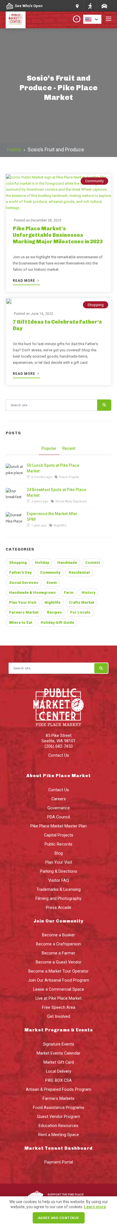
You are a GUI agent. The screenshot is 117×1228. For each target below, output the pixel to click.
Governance (58, 807)
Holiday (42, 562)
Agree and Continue (58, 1218)
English (94, 19)
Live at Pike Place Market (58, 998)
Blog (59, 853)
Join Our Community (58, 921)
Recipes (54, 612)
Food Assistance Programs (58, 1107)
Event (52, 582)
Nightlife (52, 602)
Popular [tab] (49, 448)
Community (94, 181)
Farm (68, 592)
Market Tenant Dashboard (58, 1148)
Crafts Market (81, 602)
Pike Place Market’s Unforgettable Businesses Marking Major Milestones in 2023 (58, 235)
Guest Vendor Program (58, 1116)
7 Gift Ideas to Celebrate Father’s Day (57, 325)
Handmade (67, 562)
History (88, 592)
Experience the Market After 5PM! (52, 516)
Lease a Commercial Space (58, 989)
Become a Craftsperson (58, 944)
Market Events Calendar (58, 1053)
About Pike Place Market (58, 775)
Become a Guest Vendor (59, 962)
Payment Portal (58, 1162)
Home (14, 149)
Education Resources (58, 1125)
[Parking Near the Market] (104, 6)
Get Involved (58, 1016)
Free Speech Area (58, 1007)
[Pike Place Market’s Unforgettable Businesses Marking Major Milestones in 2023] (58, 192)
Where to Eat (20, 622)
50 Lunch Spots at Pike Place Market (53, 468)
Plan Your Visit (22, 602)
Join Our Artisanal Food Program (58, 980)
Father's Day (20, 572)
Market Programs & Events (58, 1030)
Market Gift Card (58, 1062)
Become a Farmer (58, 953)
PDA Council (58, 817)
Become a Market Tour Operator (58, 971)
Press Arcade (58, 907)
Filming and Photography (58, 898)
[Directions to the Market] (90, 6)
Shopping (95, 305)
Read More (24, 281)
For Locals (80, 612)
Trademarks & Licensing (58, 889)
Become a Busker (58, 934)
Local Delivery (58, 1071)
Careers (58, 798)
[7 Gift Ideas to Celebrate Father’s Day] (9, 301)
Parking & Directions (58, 871)
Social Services (23, 582)
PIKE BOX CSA (58, 1080)
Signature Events (58, 1044)
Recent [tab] (69, 448)
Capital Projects (58, 835)
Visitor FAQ (58, 880)
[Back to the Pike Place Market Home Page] (16, 19)
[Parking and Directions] (77, 6)
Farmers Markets (58, 1098)
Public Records (58, 844)
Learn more (95, 1207)
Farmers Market (24, 612)
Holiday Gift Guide (57, 622)
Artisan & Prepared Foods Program (58, 1089)
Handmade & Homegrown (32, 592)
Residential (79, 572)
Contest (92, 562)
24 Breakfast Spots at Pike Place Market (56, 492)
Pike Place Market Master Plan (58, 826)
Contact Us (58, 755)
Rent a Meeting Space (58, 1134)
